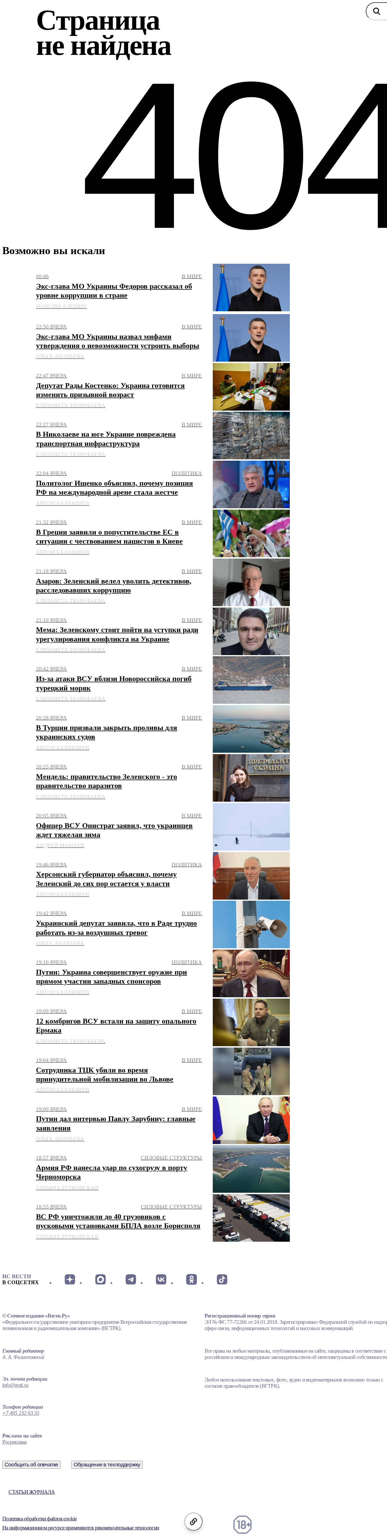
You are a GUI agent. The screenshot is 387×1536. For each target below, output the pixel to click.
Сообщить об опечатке (31, 1465)
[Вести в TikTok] (222, 1279)
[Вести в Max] (100, 1279)
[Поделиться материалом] (193, 1522)
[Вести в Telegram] (131, 1279)
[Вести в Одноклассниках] (191, 1279)
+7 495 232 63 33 (20, 1413)
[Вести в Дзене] (70, 1279)
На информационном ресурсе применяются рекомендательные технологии (80, 1528)
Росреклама (14, 1442)
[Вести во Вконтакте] (161, 1279)
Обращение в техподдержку (107, 1465)
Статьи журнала (31, 1492)
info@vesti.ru (15, 1385)
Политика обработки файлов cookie (39, 1519)
